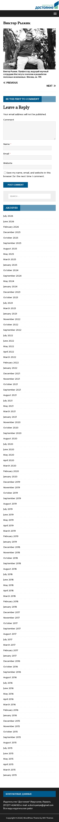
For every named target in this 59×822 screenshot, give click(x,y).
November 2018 (11, 552)
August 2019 (10, 503)
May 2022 (8, 346)
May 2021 (8, 406)
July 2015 (7, 748)
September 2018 (12, 563)
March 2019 (9, 531)
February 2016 (10, 710)
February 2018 (10, 601)
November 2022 (11, 319)
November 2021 (11, 379)
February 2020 (11, 471)
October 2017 (10, 623)
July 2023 (8, 303)
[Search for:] (29, 196)
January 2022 (10, 368)
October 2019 (10, 493)
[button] (54, 13)
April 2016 (8, 699)
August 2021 (10, 395)
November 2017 (11, 617)
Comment (8, 119)
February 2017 (10, 650)
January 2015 (10, 775)
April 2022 (8, 351)
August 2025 (10, 248)
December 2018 (11, 547)
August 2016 (10, 677)
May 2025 (8, 254)
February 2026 (11, 227)
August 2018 (10, 569)
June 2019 (8, 514)
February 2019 (10, 536)
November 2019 (11, 487)
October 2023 (10, 297)
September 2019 (12, 498)
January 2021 (10, 417)
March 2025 (9, 259)
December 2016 (11, 661)
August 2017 (9, 634)
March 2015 (9, 769)
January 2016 (10, 715)
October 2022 (10, 324)
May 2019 (8, 520)
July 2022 (8, 335)
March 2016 (9, 704)
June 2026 (8, 221)
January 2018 (10, 607)
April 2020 (8, 460)
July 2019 (8, 509)
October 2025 (10, 237)
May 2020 (8, 455)
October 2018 (10, 558)
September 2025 (12, 243)
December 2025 (11, 232)
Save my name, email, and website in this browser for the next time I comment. (27, 174)
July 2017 (7, 639)
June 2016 (8, 688)
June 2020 (8, 449)
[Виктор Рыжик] (29, 67)
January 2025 (10, 265)
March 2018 (9, 596)
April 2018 (8, 590)
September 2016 (12, 672)
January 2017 (10, 655)
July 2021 (7, 400)
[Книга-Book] (29, 8)
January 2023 (10, 313)
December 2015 (11, 721)
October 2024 (10, 270)
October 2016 (10, 666)
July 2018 (8, 574)
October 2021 (10, 384)
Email (6, 153)
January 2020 (10, 476)
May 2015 (8, 759)
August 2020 (10, 438)
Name (6, 144)
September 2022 (12, 330)
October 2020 (10, 427)
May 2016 (8, 694)
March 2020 (9, 465)
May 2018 (8, 585)
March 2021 (9, 411)
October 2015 (10, 731)
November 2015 (11, 726)
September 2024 (12, 276)
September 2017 (12, 628)
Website (7, 163)
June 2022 (8, 341)
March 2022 (9, 357)
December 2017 (11, 612)
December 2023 (11, 292)
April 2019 (8, 525)
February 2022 (11, 362)
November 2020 (11, 422)
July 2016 (8, 683)
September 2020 (12, 433)
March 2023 (9, 308)
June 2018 (8, 579)
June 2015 (8, 753)
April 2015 (8, 764)
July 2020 (8, 444)
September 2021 (12, 389)
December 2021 (11, 373)
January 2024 (10, 286)
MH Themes (47, 818)
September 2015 (12, 737)
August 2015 (10, 742)
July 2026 (8, 216)
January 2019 (10, 542)
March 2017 (9, 645)
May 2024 (8, 281)
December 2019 (11, 482)
